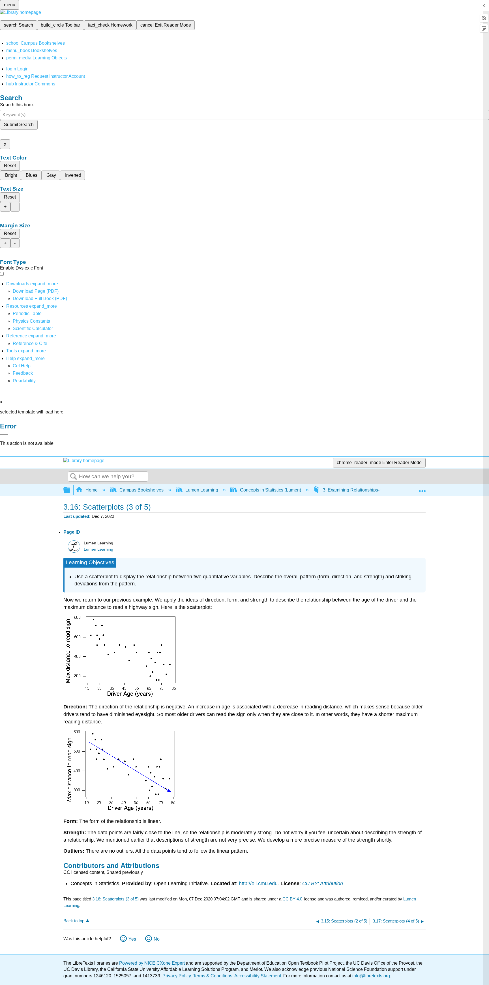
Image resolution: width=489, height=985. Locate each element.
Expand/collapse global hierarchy (70, 490)
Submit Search (19, 124)
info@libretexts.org (370, 975)
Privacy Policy (176, 975)
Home (91, 490)
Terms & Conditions (212, 975)
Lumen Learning (201, 490)
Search (73, 477)
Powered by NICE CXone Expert (152, 963)
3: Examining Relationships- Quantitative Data (369, 490)
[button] (23, 373)
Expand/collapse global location (422, 488)
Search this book (17, 104)
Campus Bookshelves (141, 490)
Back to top (73, 920)
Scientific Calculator (33, 328)
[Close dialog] (4, 434)
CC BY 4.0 (292, 898)
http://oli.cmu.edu (258, 883)
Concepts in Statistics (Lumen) (270, 490)
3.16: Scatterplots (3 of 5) (115, 898)
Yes (132, 939)
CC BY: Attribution (322, 883)
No (157, 939)
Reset (10, 165)
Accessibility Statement (257, 975)
